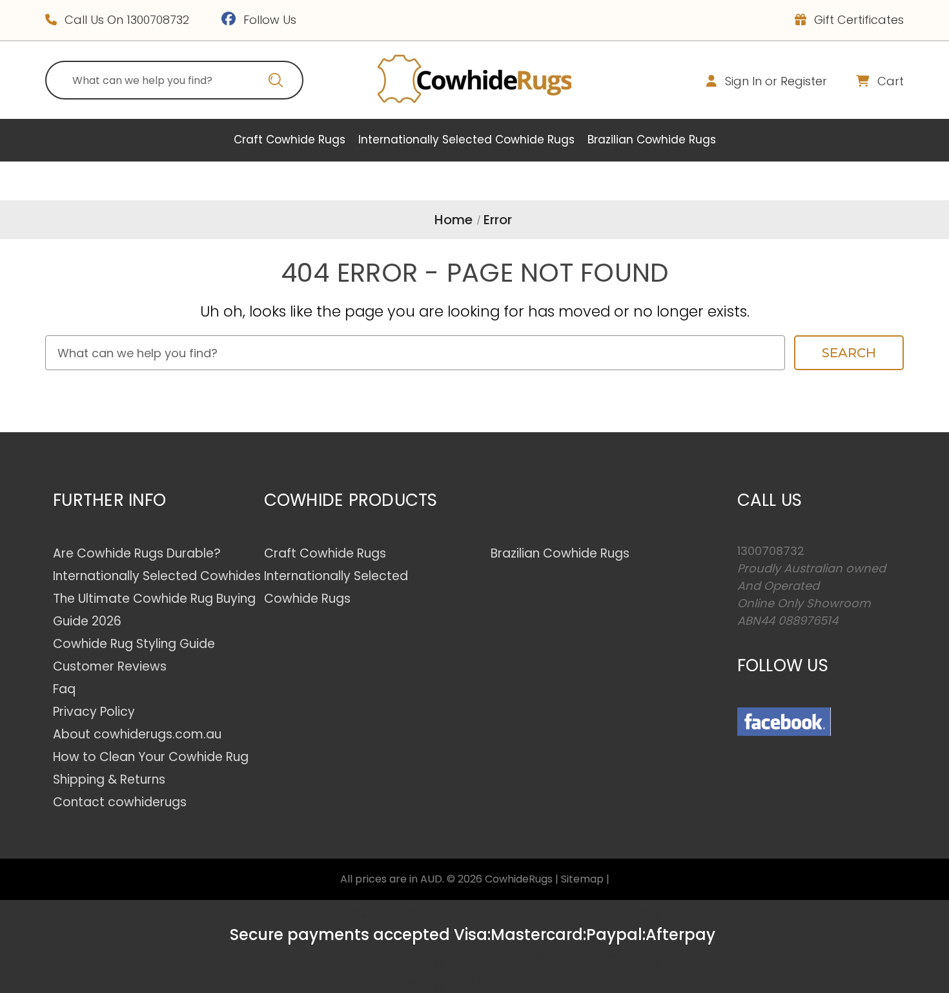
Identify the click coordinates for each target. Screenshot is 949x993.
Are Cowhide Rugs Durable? (137, 553)
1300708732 (158, 20)
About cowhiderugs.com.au (137, 734)
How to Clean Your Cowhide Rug (151, 757)
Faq (64, 689)
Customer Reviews (110, 666)
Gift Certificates (857, 20)
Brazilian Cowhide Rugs (651, 139)
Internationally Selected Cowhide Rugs (466, 139)
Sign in (743, 81)
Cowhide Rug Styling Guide (134, 644)
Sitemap (582, 879)
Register (804, 81)
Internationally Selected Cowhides (157, 576)
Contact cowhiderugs (120, 802)
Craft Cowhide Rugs (289, 139)
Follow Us (268, 20)
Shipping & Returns (109, 779)
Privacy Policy (94, 711)
